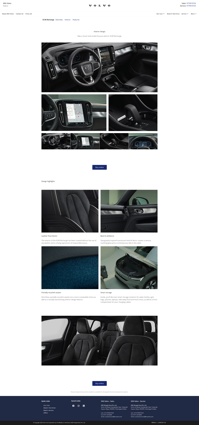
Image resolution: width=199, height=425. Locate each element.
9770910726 (191, 3)
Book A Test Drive (50, 408)
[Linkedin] (84, 406)
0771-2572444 (107, 415)
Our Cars (47, 405)
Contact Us (162, 422)
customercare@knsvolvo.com (113, 417)
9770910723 (191, 6)
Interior (68, 20)
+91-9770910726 (109, 413)
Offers (46, 413)
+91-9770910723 (139, 413)
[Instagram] (78, 406)
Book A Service (49, 410)
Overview (59, 20)
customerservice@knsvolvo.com (144, 417)
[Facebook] (73, 406)
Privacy (154, 422)
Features (76, 20)
